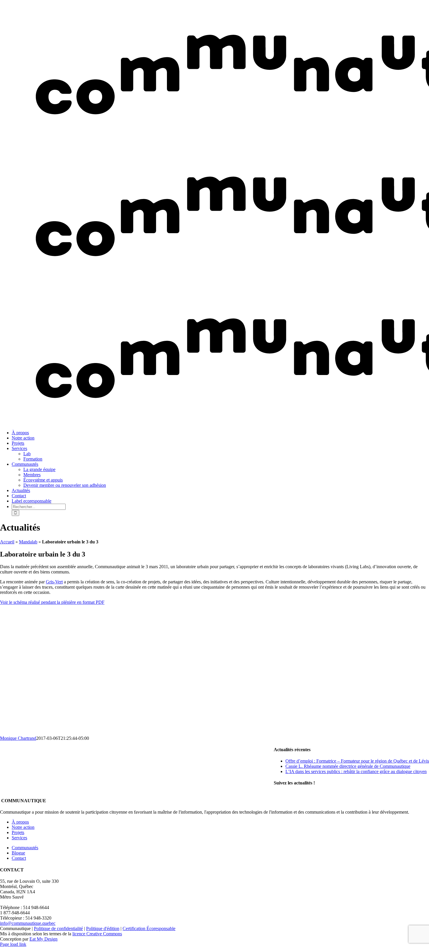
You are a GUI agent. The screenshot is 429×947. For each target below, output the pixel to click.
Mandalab (28, 541)
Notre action (23, 827)
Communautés (25, 847)
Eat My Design (43, 938)
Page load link (13, 944)
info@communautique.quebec (27, 923)
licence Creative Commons (97, 933)
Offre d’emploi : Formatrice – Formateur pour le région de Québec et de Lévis (357, 760)
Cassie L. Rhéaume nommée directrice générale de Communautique (347, 766)
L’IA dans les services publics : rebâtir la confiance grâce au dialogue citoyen (356, 771)
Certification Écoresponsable (149, 928)
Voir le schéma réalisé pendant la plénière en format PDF (52, 602)
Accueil (7, 541)
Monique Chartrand (18, 738)
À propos (20, 821)
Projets (18, 832)
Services (19, 837)
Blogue (18, 852)
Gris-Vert (54, 581)
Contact (19, 858)
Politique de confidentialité (58, 928)
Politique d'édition (102, 928)
